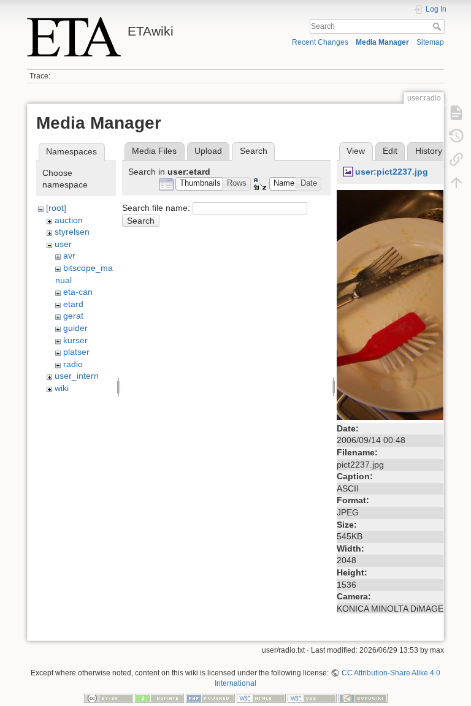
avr (69, 255)
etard (73, 304)
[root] (56, 208)
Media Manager (382, 42)
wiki (62, 388)
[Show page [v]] (456, 112)
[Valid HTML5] (261, 697)
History (428, 151)
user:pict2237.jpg (391, 171)
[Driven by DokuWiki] (363, 697)
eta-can (78, 292)
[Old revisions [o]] (456, 136)
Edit (390, 151)
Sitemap (430, 42)
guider (75, 328)
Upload (208, 151)
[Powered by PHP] (210, 697)
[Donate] (159, 697)
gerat (73, 316)
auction (69, 220)
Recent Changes (320, 42)
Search (438, 26)
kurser (75, 340)
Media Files (154, 151)
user (63, 244)
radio (73, 364)
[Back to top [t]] (456, 182)
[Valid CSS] (312, 697)
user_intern (77, 376)
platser (76, 352)
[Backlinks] (456, 159)
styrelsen (72, 232)
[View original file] (401, 304)
